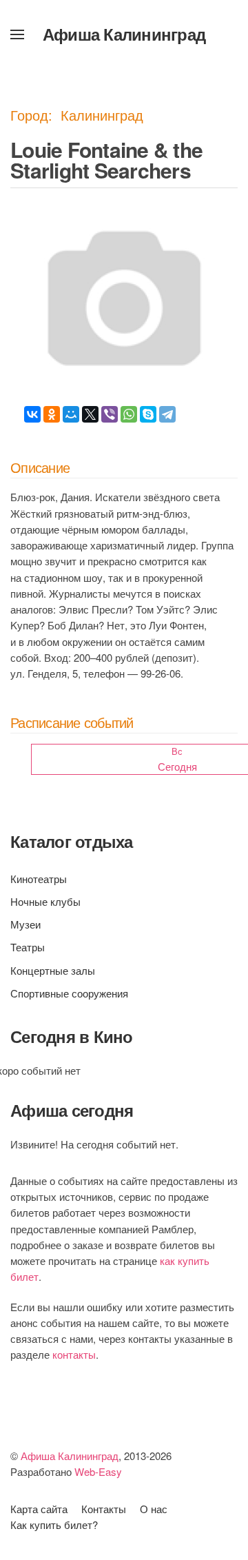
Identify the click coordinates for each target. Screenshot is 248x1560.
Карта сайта (39, 1508)
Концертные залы (52, 970)
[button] (17, 34)
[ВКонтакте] (32, 414)
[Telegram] (167, 414)
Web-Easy (98, 1471)
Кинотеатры (38, 878)
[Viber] (109, 414)
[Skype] (148, 414)
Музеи (25, 924)
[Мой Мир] (71, 414)
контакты (74, 1354)
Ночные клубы (45, 901)
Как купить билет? (54, 1524)
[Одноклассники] (51, 414)
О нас (153, 1508)
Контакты (103, 1508)
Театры (27, 947)
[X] (90, 414)
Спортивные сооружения (69, 993)
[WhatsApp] (129, 414)
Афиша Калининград (124, 33)
